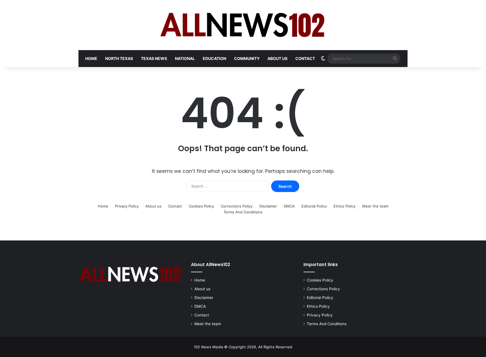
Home (91, 58)
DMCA (289, 206)
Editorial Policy (314, 206)
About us (277, 58)
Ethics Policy (345, 206)
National (185, 58)
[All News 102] (243, 25)
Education (214, 58)
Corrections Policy (237, 206)
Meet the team (375, 206)
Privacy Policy (127, 206)
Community (247, 58)
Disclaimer (268, 206)
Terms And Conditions (243, 212)
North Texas (119, 58)
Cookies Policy (201, 206)
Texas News (154, 58)
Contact (305, 58)
